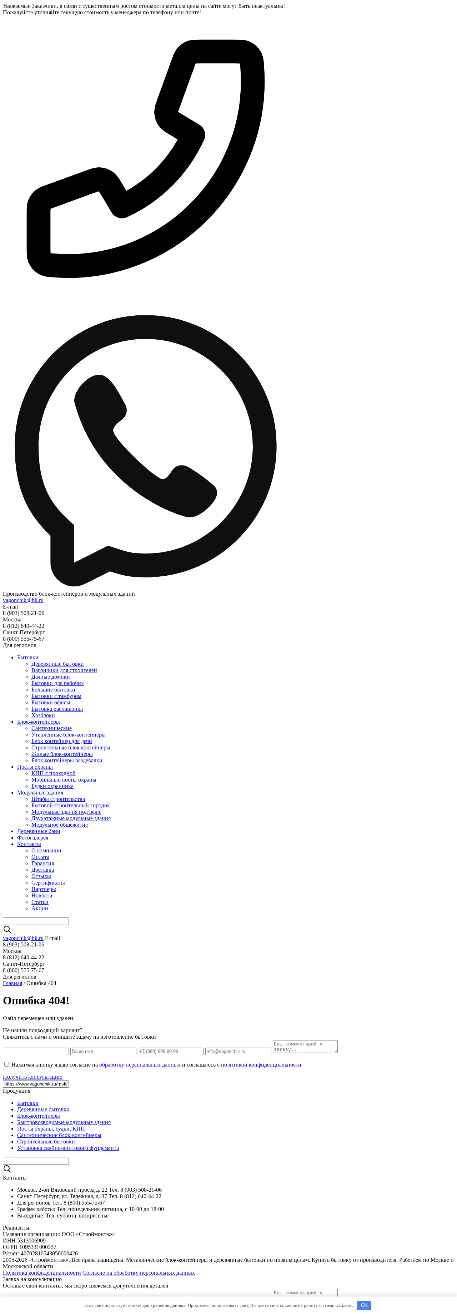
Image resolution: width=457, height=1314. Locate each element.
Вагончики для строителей (64, 670)
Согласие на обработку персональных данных (138, 1273)
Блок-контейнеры (38, 722)
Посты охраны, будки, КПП (51, 1129)
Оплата (40, 857)
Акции (39, 908)
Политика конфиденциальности (42, 1273)
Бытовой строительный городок (70, 805)
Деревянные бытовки (57, 664)
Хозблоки (43, 715)
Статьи (40, 902)
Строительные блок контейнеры (70, 747)
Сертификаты (48, 883)
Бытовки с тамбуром (56, 696)
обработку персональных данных (140, 1065)
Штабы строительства (58, 799)
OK (364, 1305)
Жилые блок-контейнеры (62, 754)
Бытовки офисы (50, 702)
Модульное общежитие (59, 825)
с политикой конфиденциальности (259, 1065)
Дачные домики (50, 677)
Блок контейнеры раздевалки (66, 760)
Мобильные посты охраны (63, 780)
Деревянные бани (38, 831)
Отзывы (41, 876)
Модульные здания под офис (66, 812)
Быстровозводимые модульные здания (64, 1122)
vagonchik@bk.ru (23, 600)
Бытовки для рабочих (57, 683)
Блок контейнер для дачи (61, 741)
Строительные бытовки (46, 1141)
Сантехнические (51, 728)
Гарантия (42, 863)
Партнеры (43, 889)
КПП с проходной (53, 773)
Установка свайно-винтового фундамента (68, 1148)
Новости (41, 895)
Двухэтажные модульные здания (71, 818)
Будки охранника (52, 786)
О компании (46, 850)
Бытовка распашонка (57, 709)
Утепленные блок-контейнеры (68, 735)
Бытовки (28, 657)
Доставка (42, 870)
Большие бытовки (53, 689)
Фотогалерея (32, 838)
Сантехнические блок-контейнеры (59, 1135)
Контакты (29, 844)
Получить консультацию (32, 1077)
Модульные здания (40, 792)
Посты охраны (35, 767)
